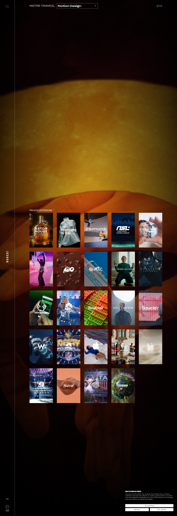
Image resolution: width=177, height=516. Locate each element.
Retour (159, 6)
